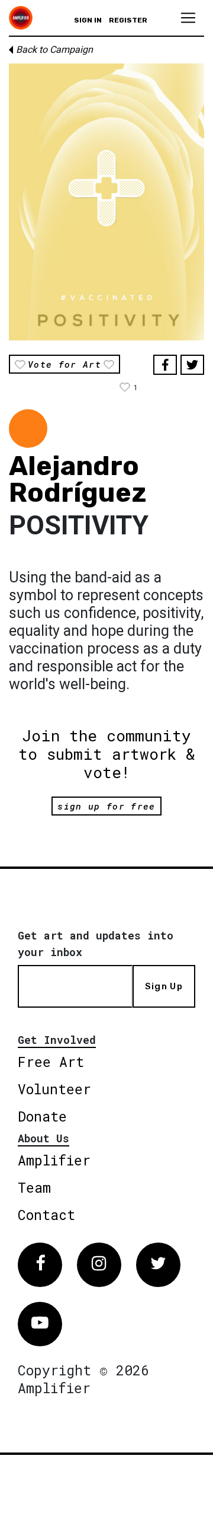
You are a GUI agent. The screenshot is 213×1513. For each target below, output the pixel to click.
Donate (42, 1116)
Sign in (88, 20)
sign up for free (106, 806)
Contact (46, 1215)
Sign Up (164, 986)
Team (34, 1187)
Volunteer (54, 1089)
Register (128, 20)
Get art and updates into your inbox (95, 943)
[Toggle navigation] (188, 18)
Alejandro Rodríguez (77, 479)
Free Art (51, 1062)
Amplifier (54, 1160)
